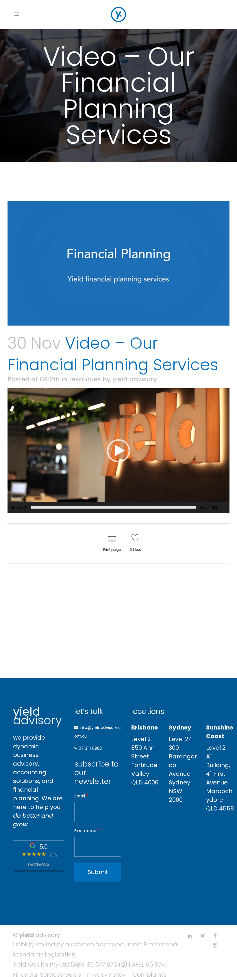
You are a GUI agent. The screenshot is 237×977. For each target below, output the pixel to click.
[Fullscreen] (225, 507)
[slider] (113, 507)
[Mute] (215, 507)
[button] (118, 450)
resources (85, 379)
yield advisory (134, 379)
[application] (118, 450)
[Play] (13, 507)
